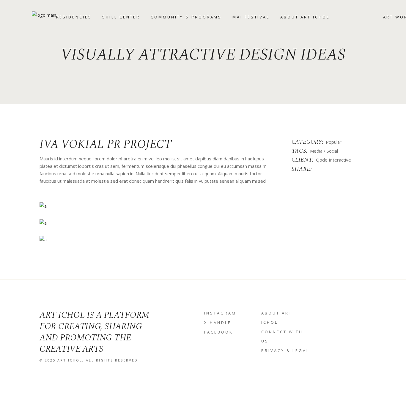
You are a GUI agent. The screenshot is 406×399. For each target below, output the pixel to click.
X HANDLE (217, 322)
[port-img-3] (203, 239)
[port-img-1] (203, 206)
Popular (334, 142)
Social (332, 151)
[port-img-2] (203, 222)
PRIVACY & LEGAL (285, 350)
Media (316, 151)
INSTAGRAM (220, 313)
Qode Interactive (333, 160)
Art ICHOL (69, 360)
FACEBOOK (218, 332)
